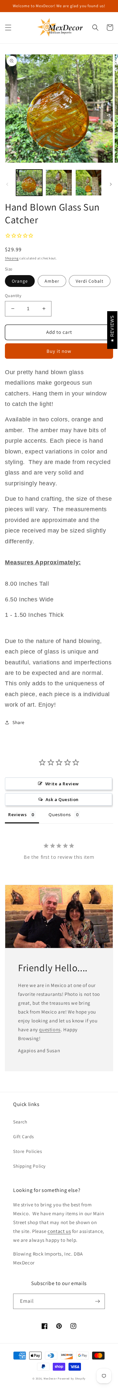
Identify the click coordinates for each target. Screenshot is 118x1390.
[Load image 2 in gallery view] (59, 183)
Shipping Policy (29, 1166)
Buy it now (59, 351)
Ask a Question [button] (62, 799)
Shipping (12, 258)
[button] (8, 27)
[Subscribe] (97, 1301)
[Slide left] (7, 184)
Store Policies (27, 1151)
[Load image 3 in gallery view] (88, 183)
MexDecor (50, 1378)
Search (20, 1122)
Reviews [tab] (17, 814)
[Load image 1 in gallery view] (29, 183)
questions (49, 1029)
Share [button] (18, 722)
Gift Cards (23, 1136)
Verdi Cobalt (90, 281)
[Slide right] (111, 184)
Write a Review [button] (62, 784)
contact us (59, 1231)
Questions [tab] (60, 814)
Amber (52, 281)
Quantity (13, 295)
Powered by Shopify (72, 1378)
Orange (20, 281)
